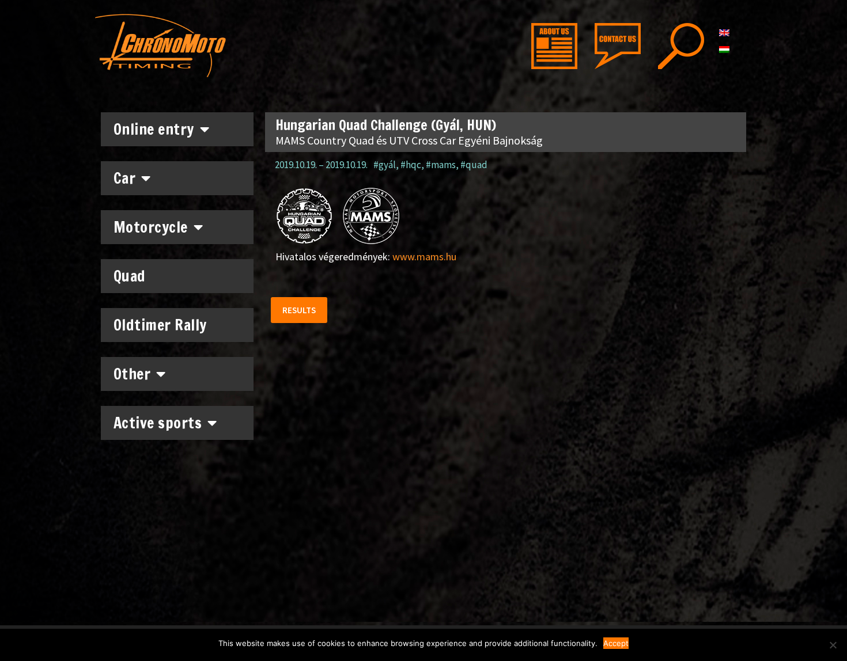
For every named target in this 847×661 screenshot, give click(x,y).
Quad (130, 276)
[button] (299, 310)
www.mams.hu (424, 256)
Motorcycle (151, 227)
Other (132, 374)
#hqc (410, 164)
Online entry (154, 129)
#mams (441, 164)
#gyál (384, 164)
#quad (473, 164)
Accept (616, 643)
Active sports (158, 423)
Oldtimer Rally (160, 325)
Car (125, 178)
